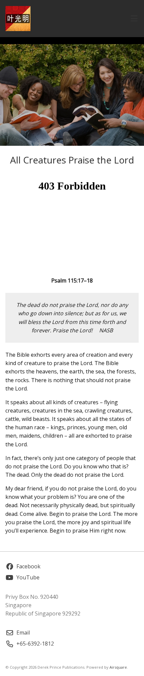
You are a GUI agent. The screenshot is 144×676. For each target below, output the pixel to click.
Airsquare (118, 667)
